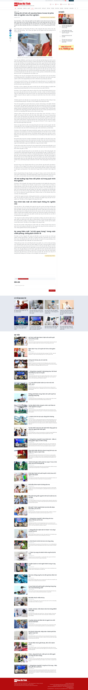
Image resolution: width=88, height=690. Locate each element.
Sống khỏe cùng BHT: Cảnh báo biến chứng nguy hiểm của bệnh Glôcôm (35, 328)
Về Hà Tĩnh (57, 8)
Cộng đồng (71, 8)
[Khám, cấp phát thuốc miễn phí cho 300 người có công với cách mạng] (20, 657)
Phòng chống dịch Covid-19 (23, 278)
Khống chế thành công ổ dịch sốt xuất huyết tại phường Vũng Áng (42, 394)
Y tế (18, 11)
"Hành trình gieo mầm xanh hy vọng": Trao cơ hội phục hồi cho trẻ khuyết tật (42, 462)
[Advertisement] (34, 265)
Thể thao (48, 8)
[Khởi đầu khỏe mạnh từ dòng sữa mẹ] (20, 488)
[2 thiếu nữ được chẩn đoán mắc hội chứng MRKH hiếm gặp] (20, 612)
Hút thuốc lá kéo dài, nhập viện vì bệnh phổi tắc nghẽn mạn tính (42, 632)
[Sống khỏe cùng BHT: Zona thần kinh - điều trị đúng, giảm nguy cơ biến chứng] (20, 443)
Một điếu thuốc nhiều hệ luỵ (36, 597)
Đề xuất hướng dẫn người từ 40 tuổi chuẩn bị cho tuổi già (42, 496)
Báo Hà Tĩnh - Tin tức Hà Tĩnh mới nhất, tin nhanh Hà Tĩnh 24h (24, 4)
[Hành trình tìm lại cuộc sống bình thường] (20, 420)
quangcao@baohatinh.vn (64, 688)
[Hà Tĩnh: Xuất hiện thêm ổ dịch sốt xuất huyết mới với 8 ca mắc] (20, 341)
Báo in (58, 4)
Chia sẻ (10, 28)
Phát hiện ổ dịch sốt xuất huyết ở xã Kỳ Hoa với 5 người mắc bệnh (42, 474)
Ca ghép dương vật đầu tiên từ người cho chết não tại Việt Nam (41, 621)
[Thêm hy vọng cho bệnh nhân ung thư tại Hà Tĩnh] (20, 556)
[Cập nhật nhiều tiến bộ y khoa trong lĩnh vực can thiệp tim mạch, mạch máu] (20, 454)
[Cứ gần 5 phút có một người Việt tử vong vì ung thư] (20, 567)
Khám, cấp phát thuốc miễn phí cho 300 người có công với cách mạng (41, 654)
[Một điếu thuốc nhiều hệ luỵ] (20, 601)
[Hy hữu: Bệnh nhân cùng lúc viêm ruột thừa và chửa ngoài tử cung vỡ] (20, 409)
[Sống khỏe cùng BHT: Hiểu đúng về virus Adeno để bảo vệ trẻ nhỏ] (20, 522)
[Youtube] (65, 0)
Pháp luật (44, 8)
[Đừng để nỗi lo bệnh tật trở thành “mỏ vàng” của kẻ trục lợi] (20, 533)
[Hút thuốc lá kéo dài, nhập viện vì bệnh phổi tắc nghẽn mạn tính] (20, 635)
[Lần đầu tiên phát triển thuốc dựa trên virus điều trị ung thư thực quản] (36, 304)
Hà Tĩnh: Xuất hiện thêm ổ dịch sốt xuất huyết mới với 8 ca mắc (67, 26)
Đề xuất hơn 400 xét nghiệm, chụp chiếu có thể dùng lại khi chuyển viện (51, 312)
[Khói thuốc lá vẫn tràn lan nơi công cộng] (20, 544)
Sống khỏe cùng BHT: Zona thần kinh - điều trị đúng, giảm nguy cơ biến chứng (42, 440)
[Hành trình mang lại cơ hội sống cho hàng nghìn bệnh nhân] (21, 320)
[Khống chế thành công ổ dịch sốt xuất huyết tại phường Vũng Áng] (20, 397)
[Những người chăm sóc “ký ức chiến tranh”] (21, 304)
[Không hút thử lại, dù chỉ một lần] (20, 363)
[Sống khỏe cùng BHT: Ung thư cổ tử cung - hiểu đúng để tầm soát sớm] (20, 669)
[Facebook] (62, 0)
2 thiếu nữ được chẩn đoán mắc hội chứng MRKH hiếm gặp (42, 609)
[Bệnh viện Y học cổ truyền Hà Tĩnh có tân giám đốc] (66, 19)
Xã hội (32, 8)
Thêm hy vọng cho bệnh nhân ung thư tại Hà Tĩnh (42, 553)
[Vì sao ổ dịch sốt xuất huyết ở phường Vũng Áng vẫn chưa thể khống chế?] (20, 590)
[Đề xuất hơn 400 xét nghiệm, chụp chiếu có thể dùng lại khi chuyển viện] (52, 304)
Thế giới (52, 8)
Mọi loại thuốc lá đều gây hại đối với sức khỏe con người (51, 327)
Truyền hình (72, 4)
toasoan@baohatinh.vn (70, 687)
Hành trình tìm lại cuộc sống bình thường (42, 416)
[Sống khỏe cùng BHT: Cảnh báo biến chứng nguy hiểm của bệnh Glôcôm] (36, 320)
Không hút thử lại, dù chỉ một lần (67, 36)
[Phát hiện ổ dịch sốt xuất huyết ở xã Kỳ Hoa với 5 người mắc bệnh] (20, 477)
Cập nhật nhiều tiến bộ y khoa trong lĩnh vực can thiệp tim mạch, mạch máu (42, 451)
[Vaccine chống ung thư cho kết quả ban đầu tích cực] (20, 578)
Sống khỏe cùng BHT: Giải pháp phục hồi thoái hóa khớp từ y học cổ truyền (42, 372)
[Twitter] (10, 33)
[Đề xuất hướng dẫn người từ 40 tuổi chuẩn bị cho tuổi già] (20, 499)
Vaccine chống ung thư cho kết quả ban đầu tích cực (42, 575)
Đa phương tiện (64, 4)
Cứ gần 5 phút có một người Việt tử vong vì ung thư (41, 564)
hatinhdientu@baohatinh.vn (69, 686)
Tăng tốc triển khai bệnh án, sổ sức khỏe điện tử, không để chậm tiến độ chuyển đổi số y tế (66, 312)
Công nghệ (66, 8)
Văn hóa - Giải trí (38, 8)
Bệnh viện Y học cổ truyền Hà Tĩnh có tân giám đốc (67, 22)
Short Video (20, 8)
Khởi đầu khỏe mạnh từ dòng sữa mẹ (39, 484)
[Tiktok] (64, 0)
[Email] (10, 35)
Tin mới (53, 4)
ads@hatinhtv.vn (71, 688)
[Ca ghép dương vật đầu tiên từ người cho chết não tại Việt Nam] (20, 624)
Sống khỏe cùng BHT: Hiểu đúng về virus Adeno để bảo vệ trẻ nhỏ (40, 519)
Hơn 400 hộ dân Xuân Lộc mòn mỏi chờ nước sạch (41, 383)
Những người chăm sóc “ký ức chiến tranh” (21, 311)
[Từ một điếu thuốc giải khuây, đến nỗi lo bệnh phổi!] (20, 646)
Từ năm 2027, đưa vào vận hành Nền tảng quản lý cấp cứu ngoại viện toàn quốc (42, 428)
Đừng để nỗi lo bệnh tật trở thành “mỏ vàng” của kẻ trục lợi (42, 530)
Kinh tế (29, 8)
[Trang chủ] (15, 8)
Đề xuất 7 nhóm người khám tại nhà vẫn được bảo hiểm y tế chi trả (41, 507)
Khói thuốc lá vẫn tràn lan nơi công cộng (41, 541)
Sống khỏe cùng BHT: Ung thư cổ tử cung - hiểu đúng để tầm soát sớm (42, 666)
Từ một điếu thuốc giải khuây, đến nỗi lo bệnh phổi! (41, 643)
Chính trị (25, 8)
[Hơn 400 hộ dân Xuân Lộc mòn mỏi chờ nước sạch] (20, 386)
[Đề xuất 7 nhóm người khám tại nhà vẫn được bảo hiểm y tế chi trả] (20, 510)
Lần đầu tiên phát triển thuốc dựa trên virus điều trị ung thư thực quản (36, 312)
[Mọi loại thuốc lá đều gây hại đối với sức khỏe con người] (52, 320)
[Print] (10, 38)
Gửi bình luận (52, 290)
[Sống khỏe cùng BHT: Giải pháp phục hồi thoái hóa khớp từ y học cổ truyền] (20, 375)
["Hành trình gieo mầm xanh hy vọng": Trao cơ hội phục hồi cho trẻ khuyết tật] (20, 465)
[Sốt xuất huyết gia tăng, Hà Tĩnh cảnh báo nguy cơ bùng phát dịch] (67, 320)
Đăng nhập (71, 0)
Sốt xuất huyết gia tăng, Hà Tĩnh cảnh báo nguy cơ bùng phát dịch (66, 328)
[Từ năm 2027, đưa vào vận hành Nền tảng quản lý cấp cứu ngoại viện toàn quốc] (20, 431)
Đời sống (61, 8)
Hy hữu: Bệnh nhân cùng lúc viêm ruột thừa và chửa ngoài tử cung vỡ (67, 31)
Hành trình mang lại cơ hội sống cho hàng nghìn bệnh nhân (67, 41)
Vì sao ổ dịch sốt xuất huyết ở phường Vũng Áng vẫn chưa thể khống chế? (42, 587)
